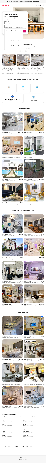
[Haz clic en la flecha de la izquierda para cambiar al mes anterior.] (6, 30)
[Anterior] (20, 51)
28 (18, 45)
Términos (26, 460)
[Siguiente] (26, 51)
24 (8, 45)
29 (20, 45)
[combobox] (15, 23)
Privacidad (21, 460)
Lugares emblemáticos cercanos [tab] (33, 416)
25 (11, 45)
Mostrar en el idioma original (33, 1)
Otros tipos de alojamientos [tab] (19, 416)
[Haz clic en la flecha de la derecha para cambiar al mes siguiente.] (20, 30)
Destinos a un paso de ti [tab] (7, 416)
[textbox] (9, 27)
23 (6, 45)
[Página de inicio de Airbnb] (5, 5)
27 (16, 45)
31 (8, 48)
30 (6, 48)
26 (13, 45)
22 (20, 43)
